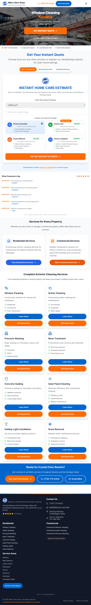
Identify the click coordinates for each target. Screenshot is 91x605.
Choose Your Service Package (46, 118)
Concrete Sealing (9, 540)
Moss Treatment (9, 537)
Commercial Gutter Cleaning (56, 530)
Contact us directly (46, 167)
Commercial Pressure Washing (57, 533)
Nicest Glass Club (45, 69)
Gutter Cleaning (8, 530)
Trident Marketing (49, 594)
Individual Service (63, 69)
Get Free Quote (63, 3)
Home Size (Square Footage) (45, 100)
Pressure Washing (9, 533)
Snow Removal (8, 549)
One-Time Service (28, 69)
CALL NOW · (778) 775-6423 (47, 38)
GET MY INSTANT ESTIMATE (44, 156)
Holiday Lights (8, 546)
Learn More (24, 316)
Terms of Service (82, 601)
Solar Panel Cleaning (10, 543)
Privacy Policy (68, 601)
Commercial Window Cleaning (57, 527)
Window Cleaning (9, 527)
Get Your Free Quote (12, 586)
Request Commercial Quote (56, 538)
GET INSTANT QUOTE (44, 31)
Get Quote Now (23, 323)
